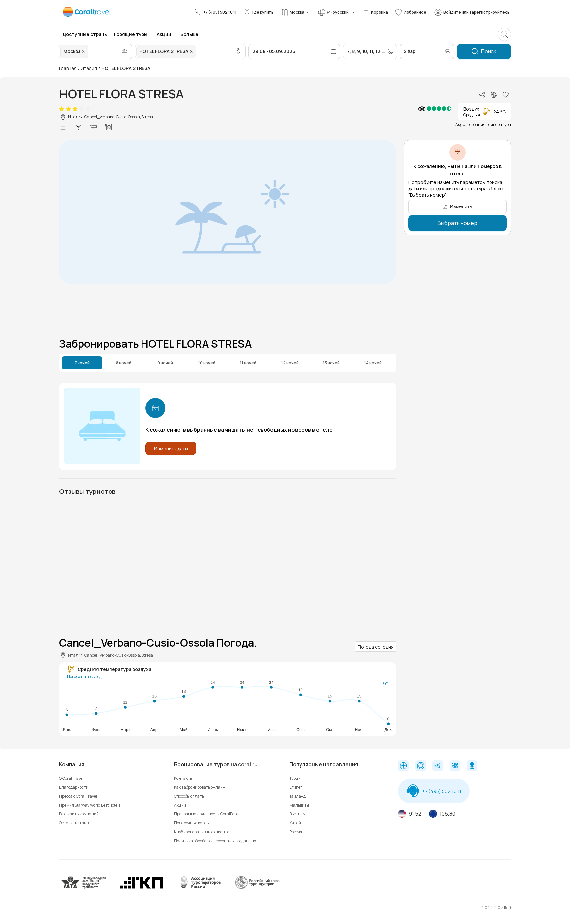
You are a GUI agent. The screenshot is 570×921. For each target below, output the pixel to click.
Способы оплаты (189, 796)
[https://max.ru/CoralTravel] (420, 766)
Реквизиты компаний (79, 814)
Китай (295, 823)
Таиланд (297, 796)
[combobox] (90, 51)
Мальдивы (299, 805)
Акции (180, 805)
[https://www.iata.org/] (84, 887)
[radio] (61, 108)
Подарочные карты (191, 823)
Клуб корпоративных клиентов (202, 832)
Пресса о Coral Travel (78, 796)
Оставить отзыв (74, 823)
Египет (295, 787)
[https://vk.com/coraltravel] (455, 766)
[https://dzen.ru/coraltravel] (403, 766)
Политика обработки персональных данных (215, 840)
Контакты (183, 778)
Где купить (263, 12)
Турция (296, 778)
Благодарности (73, 787)
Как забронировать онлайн (199, 787)
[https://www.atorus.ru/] (199, 887)
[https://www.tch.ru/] (141, 887)
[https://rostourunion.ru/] (257, 887)
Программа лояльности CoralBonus (207, 814)
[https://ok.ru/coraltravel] (472, 766)
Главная (68, 68)
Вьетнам (297, 814)
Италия (89, 68)
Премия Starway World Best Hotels (89, 805)
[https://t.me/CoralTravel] (437, 766)
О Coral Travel (71, 778)
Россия (295, 832)
